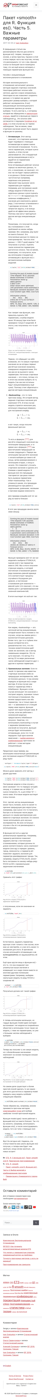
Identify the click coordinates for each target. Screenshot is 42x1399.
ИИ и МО (26, 1287)
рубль (32, 1304)
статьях (6, 116)
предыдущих (31, 113)
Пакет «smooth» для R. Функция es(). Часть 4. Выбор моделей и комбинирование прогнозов (20, 1170)
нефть (34, 1297)
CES (11, 1282)
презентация (11, 1300)
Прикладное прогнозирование (22, 1161)
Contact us (29, 1379)
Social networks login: (12, 1204)
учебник (14, 1312)
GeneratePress (21, 1396)
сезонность (6, 1308)
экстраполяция (22, 1312)
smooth (15, 1164)
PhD (10, 1287)
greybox (26, 1282)
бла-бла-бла (19, 1293)
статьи (28, 1308)
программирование (20, 1304)
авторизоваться (21, 1199)
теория (7, 1311)
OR (7, 1287)
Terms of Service (15, 1376)
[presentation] (25, 111)
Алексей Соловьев (11, 1347)
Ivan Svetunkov (9, 1335)
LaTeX (4, 1287)
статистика (17, 1307)
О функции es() (18, 1158)
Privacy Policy (28, 1376)
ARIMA (6, 1282)
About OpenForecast (16, 1379)
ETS (7, 1158)
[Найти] (36, 1222)
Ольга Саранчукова (11, 1340)
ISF (33, 1282)
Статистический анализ (13, 1343)
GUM (30, 1282)
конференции (24, 1296)
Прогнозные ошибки (19, 1290)
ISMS (37, 1282)
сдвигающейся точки (12, 1111)
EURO (22, 1282)
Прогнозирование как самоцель (16, 1264)
